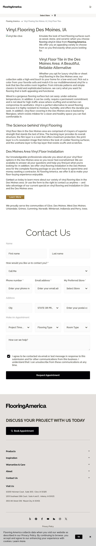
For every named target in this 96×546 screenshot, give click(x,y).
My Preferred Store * (75, 280)
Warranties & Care (15, 464)
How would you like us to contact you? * (27, 263)
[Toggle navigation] (90, 6)
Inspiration (11, 458)
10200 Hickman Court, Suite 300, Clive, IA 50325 (26, 492)
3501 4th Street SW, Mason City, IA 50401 (23, 501)
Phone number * (14, 280)
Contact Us (12, 478)
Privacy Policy (48, 526)
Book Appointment (24, 431)
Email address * (43, 280)
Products (11, 451)
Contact (10, 179)
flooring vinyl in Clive (50, 42)
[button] (46, 15)
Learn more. (19, 541)
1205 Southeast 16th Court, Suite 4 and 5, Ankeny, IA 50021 (30, 496)
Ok (79, 537)
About (9, 471)
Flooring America (13, 21)
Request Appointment (48, 375)
